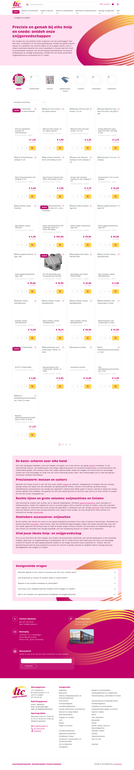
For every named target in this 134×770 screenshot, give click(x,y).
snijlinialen (96, 89)
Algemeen (63, 690)
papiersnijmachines (65, 90)
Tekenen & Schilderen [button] (29, 11)
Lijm (60, 720)
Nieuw (61, 723)
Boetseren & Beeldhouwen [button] (86, 11)
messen (50, 89)
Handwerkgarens (98, 704)
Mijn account (105, 4)
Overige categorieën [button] (106, 11)
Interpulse (117, 764)
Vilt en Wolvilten (65, 744)
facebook (37, 731)
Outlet (16, 12)
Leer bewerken (98, 717)
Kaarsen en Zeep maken (68, 712)
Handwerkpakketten (67, 706)
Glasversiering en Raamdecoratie (105, 701)
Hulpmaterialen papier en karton (105, 709)
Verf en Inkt (96, 739)
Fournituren (63, 701)
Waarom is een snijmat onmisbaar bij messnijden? (38, 583)
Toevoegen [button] (32, 148)
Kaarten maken (98, 712)
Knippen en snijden (66, 717)
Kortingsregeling (39, 764)
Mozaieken (96, 720)
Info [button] (118, 11)
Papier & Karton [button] (47, 11)
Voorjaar (95, 744)
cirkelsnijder (34, 89)
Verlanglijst (113, 4)
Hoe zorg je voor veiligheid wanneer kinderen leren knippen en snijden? (46, 589)
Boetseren (63, 693)
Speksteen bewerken (67, 734)
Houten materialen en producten (72, 709)
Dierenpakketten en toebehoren (104, 693)
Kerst (94, 715)
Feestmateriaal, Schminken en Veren (106, 696)
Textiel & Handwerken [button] (64, 11)
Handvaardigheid (65, 704)
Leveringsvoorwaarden (21, 764)
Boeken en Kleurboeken (101, 690)
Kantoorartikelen (66, 715)
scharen (81, 89)
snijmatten (112, 89)
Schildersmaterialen (67, 731)
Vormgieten (63, 747)
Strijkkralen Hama (66, 736)
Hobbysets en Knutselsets (102, 706)
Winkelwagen (118, 4)
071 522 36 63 (39, 728)
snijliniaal (95, 508)
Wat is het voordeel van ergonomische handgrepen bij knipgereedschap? (47, 594)
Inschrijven (29, 666)
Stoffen (94, 734)
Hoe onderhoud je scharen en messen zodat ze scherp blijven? (43, 578)
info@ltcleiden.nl (41, 726)
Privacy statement (53, 764)
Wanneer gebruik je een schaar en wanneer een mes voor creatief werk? (47, 572)
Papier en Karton (65, 726)
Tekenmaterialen (98, 736)
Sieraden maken (98, 731)
